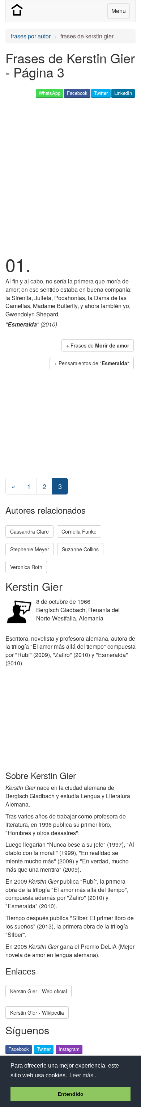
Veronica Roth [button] (26, 567)
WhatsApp (49, 92)
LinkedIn (123, 92)
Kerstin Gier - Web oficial (38, 991)
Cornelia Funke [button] (79, 531)
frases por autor (31, 36)
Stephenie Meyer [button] (29, 549)
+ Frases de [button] (97, 345)
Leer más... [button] (83, 1075)
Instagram (69, 1048)
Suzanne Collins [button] (80, 549)
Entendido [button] (71, 1094)
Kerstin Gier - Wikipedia (37, 1012)
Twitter (101, 92)
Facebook (77, 92)
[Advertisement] (70, 175)
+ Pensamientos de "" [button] (91, 363)
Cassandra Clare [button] (29, 531)
